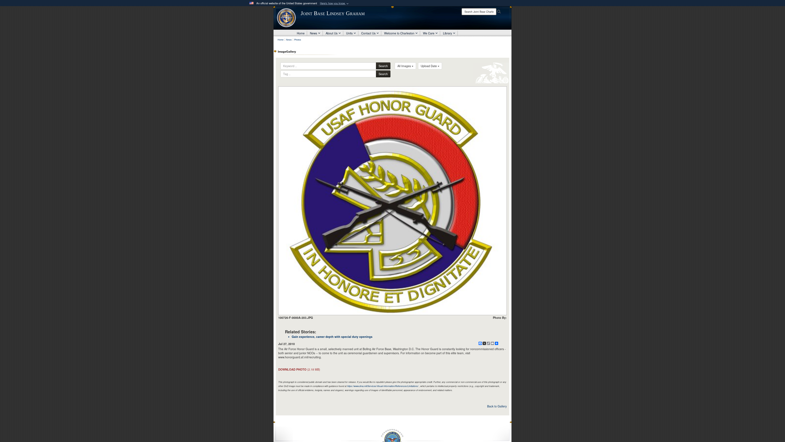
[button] (334, 3)
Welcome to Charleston (399, 33)
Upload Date (429, 66)
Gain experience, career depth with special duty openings (332, 337)
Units (349, 33)
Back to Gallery (497, 406)
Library (447, 33)
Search (383, 66)
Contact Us (368, 33)
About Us (332, 33)
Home (301, 33)
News (313, 33)
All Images (404, 66)
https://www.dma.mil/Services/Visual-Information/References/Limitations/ (382, 386)
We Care (428, 33)
